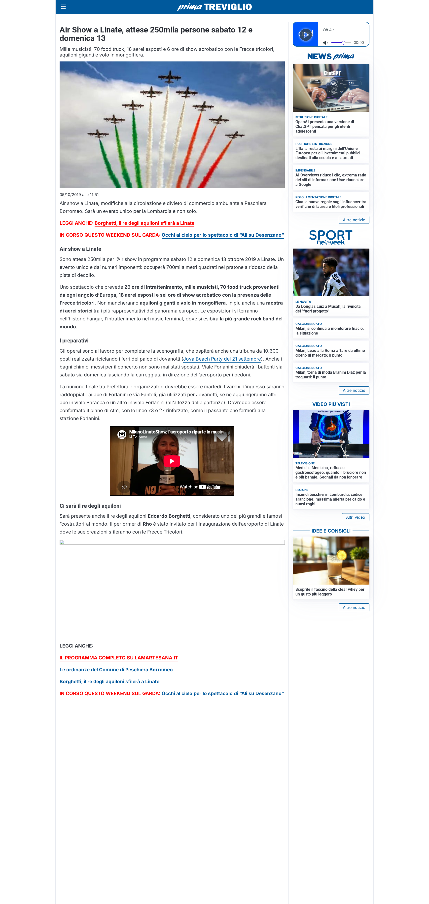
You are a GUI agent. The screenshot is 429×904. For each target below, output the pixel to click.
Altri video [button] (355, 517)
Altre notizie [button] (354, 219)
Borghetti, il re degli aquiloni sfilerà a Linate (144, 223)
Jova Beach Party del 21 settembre (222, 359)
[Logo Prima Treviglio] (214, 7)
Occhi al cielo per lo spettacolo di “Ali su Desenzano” (223, 235)
